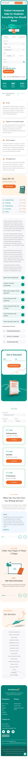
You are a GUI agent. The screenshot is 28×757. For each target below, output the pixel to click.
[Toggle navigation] (25, 2)
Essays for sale (19, 753)
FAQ (3, 710)
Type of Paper (5, 41)
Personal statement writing (14, 656)
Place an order (18, 2)
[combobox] (14, 43)
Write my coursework (20, 751)
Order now (6, 529)
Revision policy (17, 703)
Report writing (14, 658)
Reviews (4, 708)
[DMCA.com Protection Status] (5, 735)
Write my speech (13, 751)
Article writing (14, 637)
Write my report (22, 749)
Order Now (14, 439)
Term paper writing (14, 667)
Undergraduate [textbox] (7, 49)
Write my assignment (6, 749)
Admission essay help (14, 634)
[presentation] (20, 537)
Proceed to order (8, 71)
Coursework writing (14, 645)
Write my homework (15, 749)
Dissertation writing (14, 648)
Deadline (5, 59)
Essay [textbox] (5, 43)
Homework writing (14, 650)
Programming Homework (13, 331)
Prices (3, 705)
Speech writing (14, 664)
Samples (4, 712)
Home (3, 93)
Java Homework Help (12, 342)
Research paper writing (14, 661)
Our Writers (4, 714)
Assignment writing (14, 640)
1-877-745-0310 (6, 726)
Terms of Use (17, 705)
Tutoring (14, 669)
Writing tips (14, 672)
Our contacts (5, 724)
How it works (5, 703)
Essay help (8, 753)
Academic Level (6, 47)
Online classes (14, 653)
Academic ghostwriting (14, 632)
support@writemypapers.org (9, 728)
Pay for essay (13, 753)
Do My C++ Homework (13, 336)
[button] (3, 595)
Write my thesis (6, 751)
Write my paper (14, 675)
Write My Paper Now (14, 365)
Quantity (4, 53)
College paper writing (14, 642)
